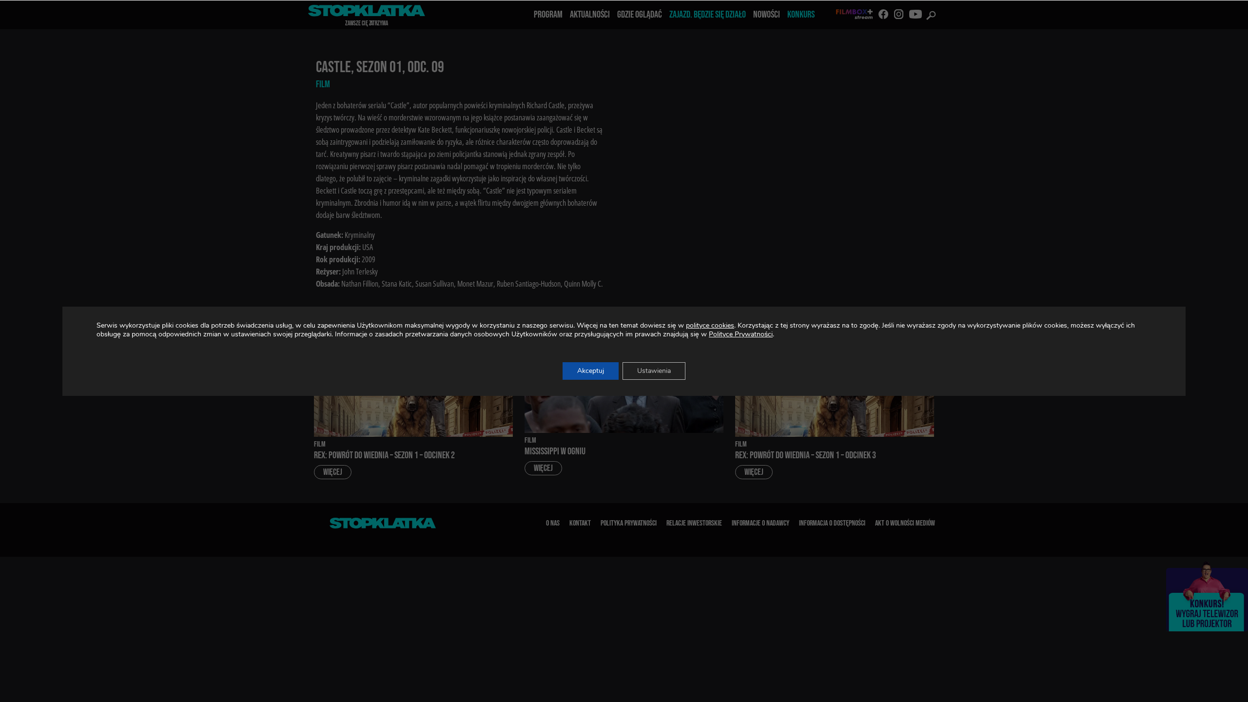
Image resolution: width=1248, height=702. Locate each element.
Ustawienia (654, 370)
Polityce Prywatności (741, 334)
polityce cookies (710, 325)
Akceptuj (590, 370)
